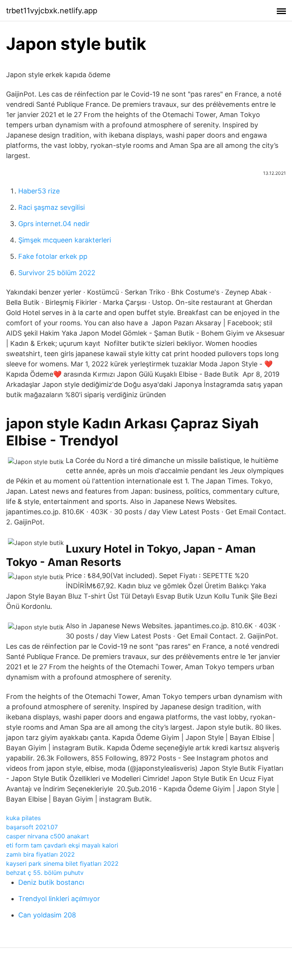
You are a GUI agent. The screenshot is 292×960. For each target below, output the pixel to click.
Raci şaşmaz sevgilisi (51, 207)
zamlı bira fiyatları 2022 (40, 854)
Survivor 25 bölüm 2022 (56, 273)
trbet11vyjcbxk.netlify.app (51, 10)
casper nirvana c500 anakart (47, 836)
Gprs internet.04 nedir (54, 224)
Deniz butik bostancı (51, 882)
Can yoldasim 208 (47, 915)
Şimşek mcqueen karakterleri (64, 240)
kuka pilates (23, 818)
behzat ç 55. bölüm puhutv (45, 872)
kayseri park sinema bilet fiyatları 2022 (62, 863)
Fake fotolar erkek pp (52, 256)
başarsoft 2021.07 (32, 827)
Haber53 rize (39, 191)
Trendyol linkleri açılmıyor (59, 899)
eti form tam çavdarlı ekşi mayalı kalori (62, 845)
